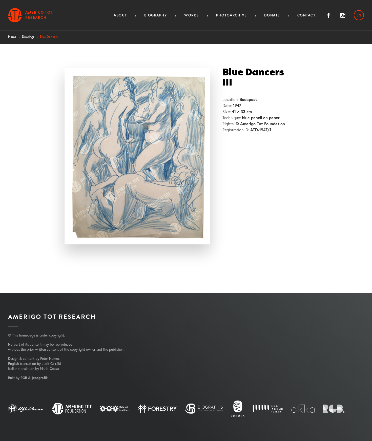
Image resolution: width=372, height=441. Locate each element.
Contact (306, 15)
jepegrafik (40, 377)
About (120, 15)
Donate (272, 15)
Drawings (28, 36)
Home (12, 36)
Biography (155, 15)
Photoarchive (231, 15)
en (359, 15)
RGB (23, 377)
